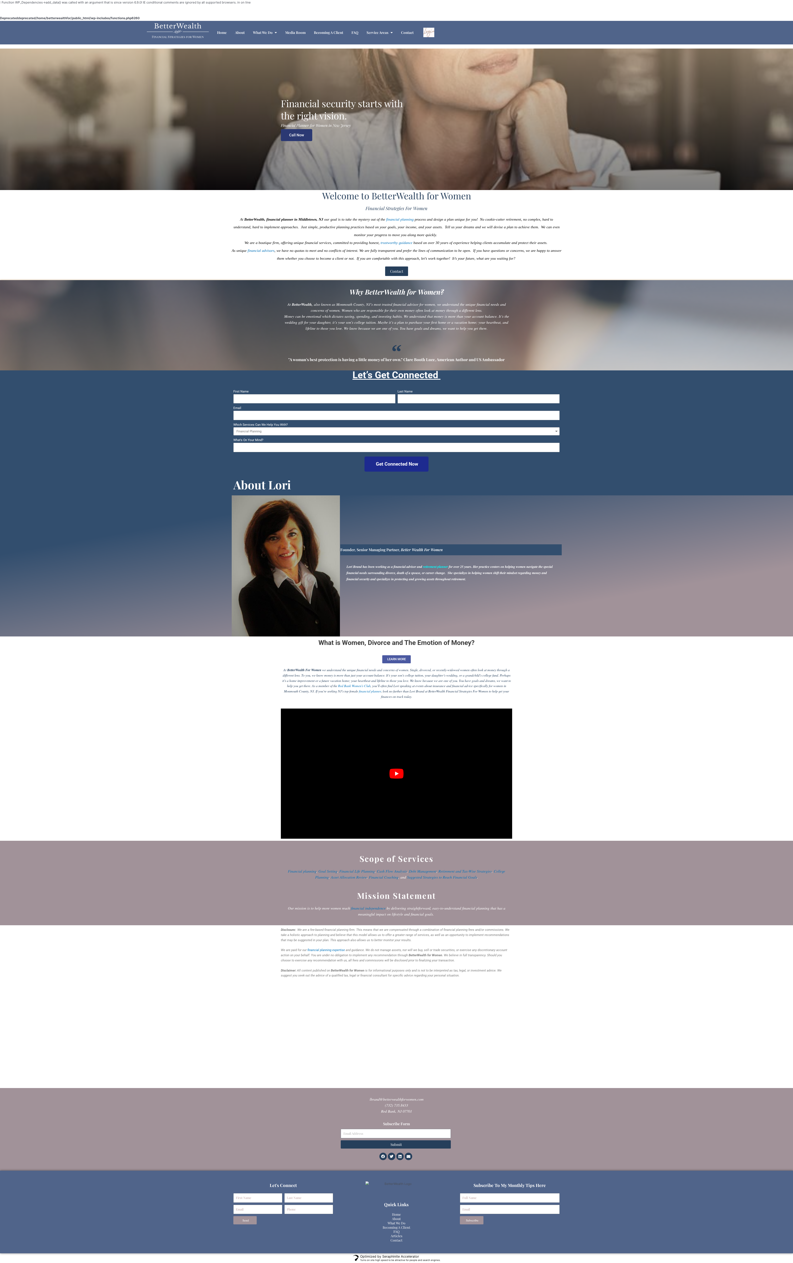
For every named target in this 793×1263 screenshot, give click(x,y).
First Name (241, 391)
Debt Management (422, 871)
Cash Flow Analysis (392, 871)
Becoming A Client (328, 32)
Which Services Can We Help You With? (260, 425)
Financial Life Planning (357, 871)
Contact (407, 32)
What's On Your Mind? (248, 440)
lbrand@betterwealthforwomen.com (397, 1099)
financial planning (400, 219)
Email (237, 408)
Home (222, 32)
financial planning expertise (326, 950)
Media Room (295, 32)
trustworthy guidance (396, 243)
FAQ (354, 32)
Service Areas (377, 32)
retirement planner (435, 566)
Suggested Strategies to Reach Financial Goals (442, 877)
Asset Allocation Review (349, 877)
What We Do (263, 32)
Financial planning (302, 871)
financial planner (370, 691)
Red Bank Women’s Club (354, 686)
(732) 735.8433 (396, 1105)
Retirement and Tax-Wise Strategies (465, 871)
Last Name (405, 391)
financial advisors (261, 251)
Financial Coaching (383, 877)
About (240, 32)
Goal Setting (327, 871)
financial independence (368, 908)
